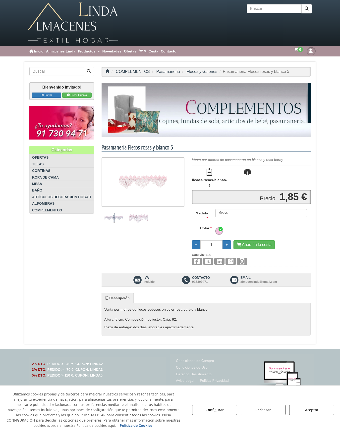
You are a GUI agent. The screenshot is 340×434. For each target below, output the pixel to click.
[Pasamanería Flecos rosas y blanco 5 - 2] (138, 218)
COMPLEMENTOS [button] (47, 210)
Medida (202, 215)
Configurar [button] (215, 409)
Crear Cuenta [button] (78, 95)
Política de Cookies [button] (136, 425)
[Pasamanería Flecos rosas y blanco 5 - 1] (114, 218)
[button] (73, 23)
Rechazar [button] (263, 409)
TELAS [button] (38, 164)
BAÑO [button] (37, 190)
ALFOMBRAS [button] (43, 203)
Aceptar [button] (311, 409)
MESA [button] (37, 184)
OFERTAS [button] (40, 157)
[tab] (118, 298)
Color (206, 228)
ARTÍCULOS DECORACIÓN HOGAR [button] (61, 197)
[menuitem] (36, 51)
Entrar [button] (48, 95)
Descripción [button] (119, 298)
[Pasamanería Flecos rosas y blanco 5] (143, 182)
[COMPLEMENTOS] (206, 110)
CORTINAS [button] (41, 171)
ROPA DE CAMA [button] (45, 177)
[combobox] (261, 213)
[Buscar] (306, 8)
